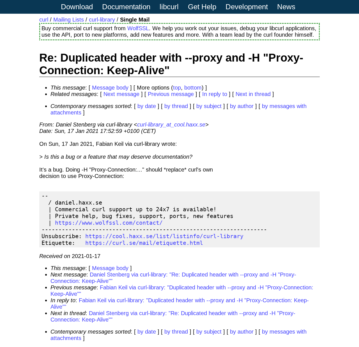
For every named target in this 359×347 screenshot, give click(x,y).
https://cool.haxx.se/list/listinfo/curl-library (164, 236)
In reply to (214, 94)
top (177, 88)
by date (146, 106)
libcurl (169, 7)
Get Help (202, 7)
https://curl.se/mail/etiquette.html (144, 243)
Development (246, 7)
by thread (176, 106)
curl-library (102, 20)
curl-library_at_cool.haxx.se (171, 124)
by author (242, 106)
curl (43, 20)
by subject (209, 106)
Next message (121, 94)
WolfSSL (138, 28)
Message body (110, 88)
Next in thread (253, 94)
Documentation (126, 7)
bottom (193, 88)
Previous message (171, 94)
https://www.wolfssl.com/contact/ (109, 222)
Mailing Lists (68, 20)
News (286, 7)
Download (77, 7)
